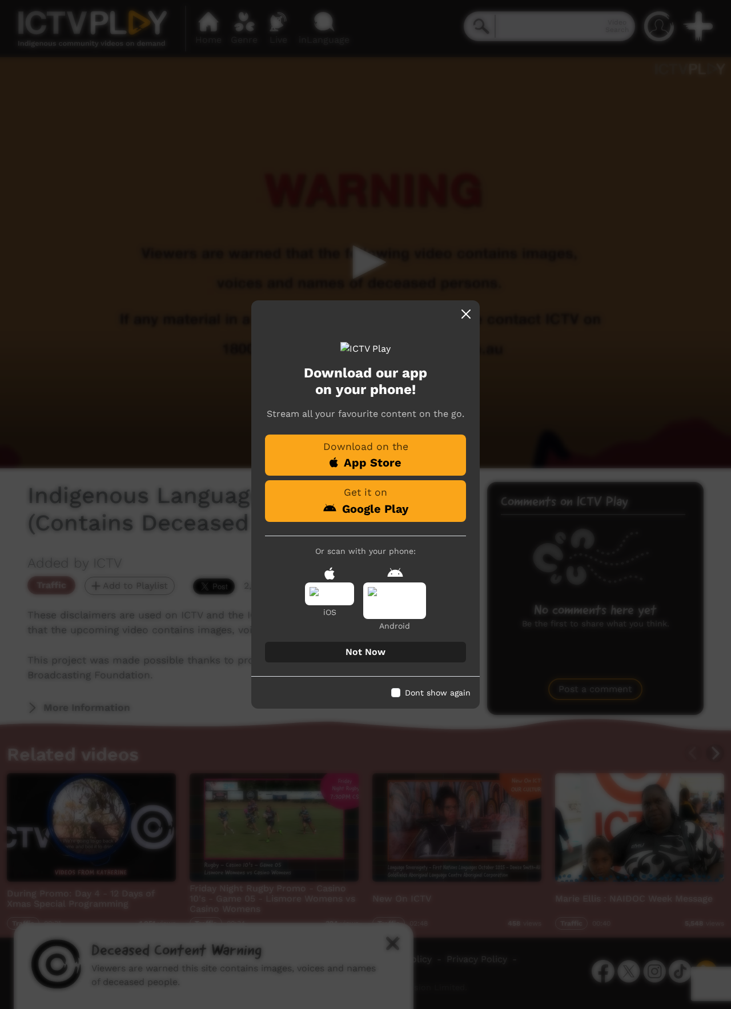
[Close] (466, 314)
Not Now (365, 651)
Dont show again (438, 692)
